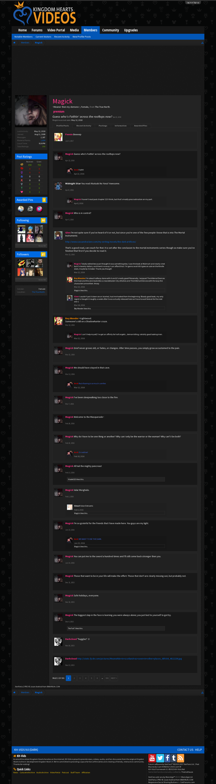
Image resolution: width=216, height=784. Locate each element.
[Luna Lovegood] (21, 229)
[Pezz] (30, 263)
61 (43, 254)
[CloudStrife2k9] (39, 263)
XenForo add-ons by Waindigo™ (161, 777)
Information (121, 125)
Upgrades (131, 30)
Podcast (65, 772)
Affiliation (86, 772)
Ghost (77, 505)
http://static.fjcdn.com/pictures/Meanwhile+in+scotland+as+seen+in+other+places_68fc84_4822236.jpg (129, 658)
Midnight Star (73, 183)
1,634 (43, 140)
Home (22, 30)
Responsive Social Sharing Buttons (163, 782)
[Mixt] (30, 229)
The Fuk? (71, 628)
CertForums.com (187, 782)
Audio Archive (42, 772)
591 (107, 678)
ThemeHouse (187, 772)
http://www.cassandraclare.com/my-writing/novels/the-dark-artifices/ (100, 241)
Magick (77, 290)
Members (90, 30)
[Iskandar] (30, 238)
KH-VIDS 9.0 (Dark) (26, 750)
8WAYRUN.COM (53, 686)
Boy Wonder (78, 308)
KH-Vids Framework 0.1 (166, 769)
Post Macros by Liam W (173, 765)
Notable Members (24, 36)
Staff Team (75, 772)
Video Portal (56, 30)
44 (43, 220)
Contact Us (185, 750)
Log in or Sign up (193, 2)
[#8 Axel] (39, 229)
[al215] (30, 272)
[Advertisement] (108, 71)
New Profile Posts (82, 36)
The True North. (38, 292)
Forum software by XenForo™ (171, 764)
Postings (103, 125)
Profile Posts (62, 125)
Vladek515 (72, 479)
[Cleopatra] (21, 263)
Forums (37, 30)
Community (110, 30)
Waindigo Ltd (187, 777)
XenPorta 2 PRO (21, 686)
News (15, 772)
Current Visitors (43, 36)
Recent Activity (83, 125)
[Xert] (21, 238)
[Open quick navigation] (202, 43)
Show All (42, 246)
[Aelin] (21, 272)
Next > (114, 678)
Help (198, 750)
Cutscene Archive (27, 772)
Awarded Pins (140, 125)
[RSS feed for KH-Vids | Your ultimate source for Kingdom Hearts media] (180, 758)
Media (74, 30)
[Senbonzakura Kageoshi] (39, 272)
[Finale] (39, 238)
